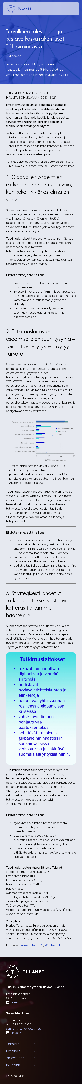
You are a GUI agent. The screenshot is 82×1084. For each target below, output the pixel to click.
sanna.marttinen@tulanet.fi (24, 1028)
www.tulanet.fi (32, 945)
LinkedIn (15, 1002)
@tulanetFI (53, 945)
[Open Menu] (72, 8)
